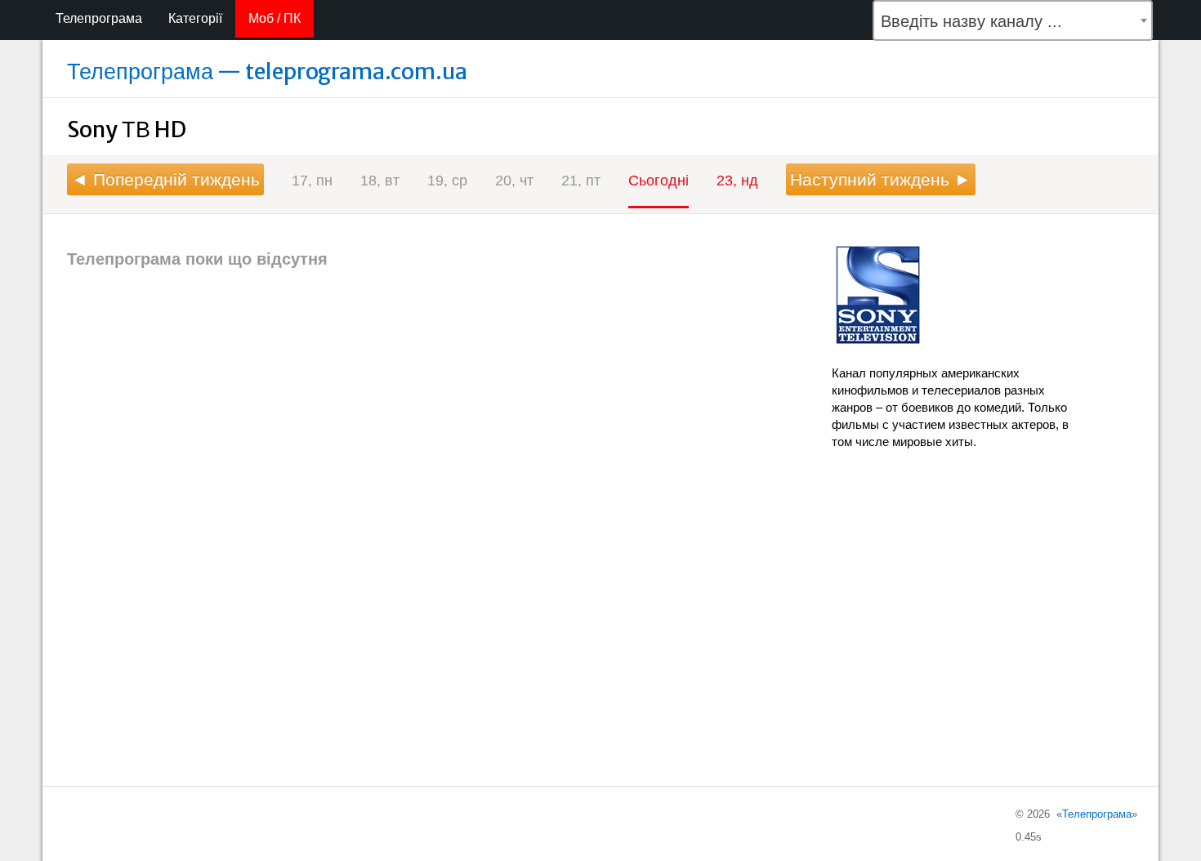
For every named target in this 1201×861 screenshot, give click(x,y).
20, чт (514, 180)
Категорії (195, 18)
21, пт (580, 180)
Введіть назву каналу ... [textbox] (971, 21)
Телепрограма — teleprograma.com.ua (267, 71)
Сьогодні (658, 180)
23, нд (737, 180)
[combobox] (1013, 20)
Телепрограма (99, 18)
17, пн (312, 180)
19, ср (447, 180)
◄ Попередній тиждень (165, 179)
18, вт (380, 180)
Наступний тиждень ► (880, 179)
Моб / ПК (274, 18)
